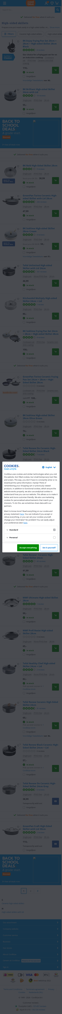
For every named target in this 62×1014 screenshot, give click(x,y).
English (49, 467)
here (22, 514)
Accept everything (28, 547)
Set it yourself (49, 547)
